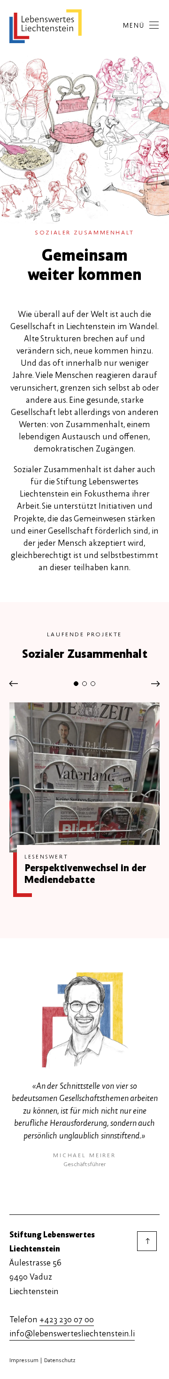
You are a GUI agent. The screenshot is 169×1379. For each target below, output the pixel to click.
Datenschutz (60, 1360)
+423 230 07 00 (66, 1320)
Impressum (23, 1360)
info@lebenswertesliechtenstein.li (72, 1334)
